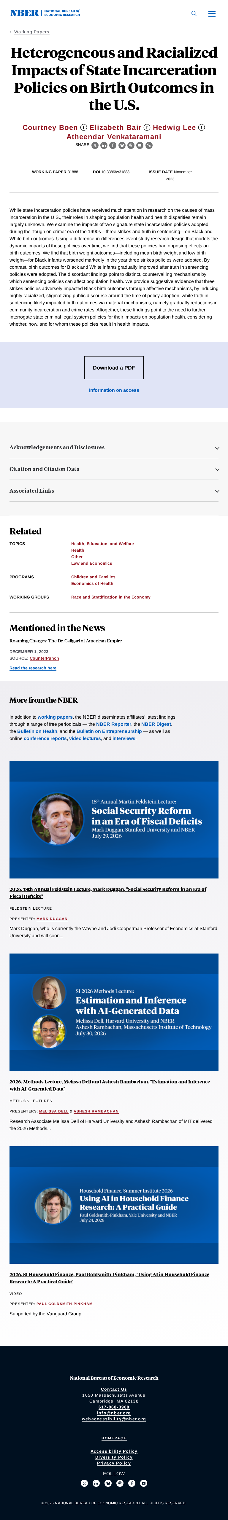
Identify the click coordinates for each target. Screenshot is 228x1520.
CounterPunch (44, 658)
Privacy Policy (114, 1463)
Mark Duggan (52, 919)
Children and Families (93, 576)
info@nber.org (114, 1413)
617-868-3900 (114, 1407)
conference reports (45, 738)
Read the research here (33, 668)
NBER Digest (156, 724)
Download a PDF (114, 368)
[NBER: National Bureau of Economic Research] (50, 14)
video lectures (85, 738)
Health (77, 550)
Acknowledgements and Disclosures (57, 447)
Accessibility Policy (114, 1451)
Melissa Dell (54, 1111)
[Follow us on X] (84, 1483)
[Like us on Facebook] (131, 1483)
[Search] (194, 13)
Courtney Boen (50, 127)
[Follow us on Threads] (120, 1483)
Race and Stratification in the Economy (111, 597)
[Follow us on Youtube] (143, 1483)
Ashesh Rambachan (96, 1111)
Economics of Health (92, 583)
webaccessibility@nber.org (114, 1418)
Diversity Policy (114, 1457)
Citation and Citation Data (45, 468)
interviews (124, 738)
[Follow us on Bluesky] (108, 1483)
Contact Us (114, 1389)
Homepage (114, 1438)
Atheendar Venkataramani (114, 137)
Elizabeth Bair (115, 127)
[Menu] (211, 13)
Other (77, 556)
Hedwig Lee (174, 127)
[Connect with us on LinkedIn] (96, 1483)
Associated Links (32, 490)
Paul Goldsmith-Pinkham (65, 1304)
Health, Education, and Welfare (102, 543)
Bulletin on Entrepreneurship (109, 731)
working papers (55, 717)
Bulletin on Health (37, 731)
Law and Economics (91, 563)
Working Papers (32, 31)
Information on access (114, 390)
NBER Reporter (113, 724)
